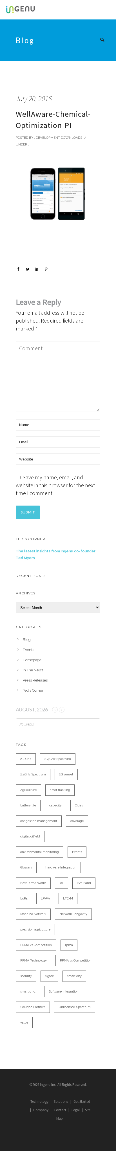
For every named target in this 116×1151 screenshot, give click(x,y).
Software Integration (64, 991)
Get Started (81, 1101)
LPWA (45, 898)
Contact (60, 1110)
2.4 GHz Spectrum (57, 759)
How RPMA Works (33, 883)
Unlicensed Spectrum (75, 1007)
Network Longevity (73, 914)
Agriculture (28, 790)
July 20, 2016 (34, 98)
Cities (79, 805)
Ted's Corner (33, 690)
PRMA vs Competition (36, 945)
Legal (76, 1110)
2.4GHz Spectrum (33, 774)
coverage (77, 821)
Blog (27, 640)
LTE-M (68, 898)
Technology (39, 1101)
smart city (74, 976)
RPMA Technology (33, 960)
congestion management (38, 821)
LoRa (24, 898)
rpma (69, 945)
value (24, 1022)
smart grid (27, 991)
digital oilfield (30, 836)
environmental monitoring (39, 852)
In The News (33, 670)
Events (28, 650)
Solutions (61, 1101)
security (26, 976)
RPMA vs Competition (76, 960)
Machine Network (33, 914)
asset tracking (60, 790)
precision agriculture (35, 929)
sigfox (49, 976)
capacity (55, 805)
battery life (28, 805)
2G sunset (66, 774)
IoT (61, 883)
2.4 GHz (25, 759)
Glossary (26, 867)
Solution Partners (32, 1007)
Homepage (32, 660)
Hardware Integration (60, 867)
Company (40, 1110)
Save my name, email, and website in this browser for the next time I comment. (55, 485)
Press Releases (35, 680)
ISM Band (84, 883)
